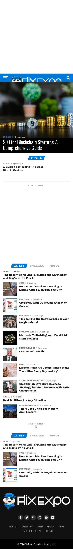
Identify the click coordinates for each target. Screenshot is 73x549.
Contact (49, 531)
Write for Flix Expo (32, 531)
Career (40, 526)
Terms (61, 526)
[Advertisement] (36, 37)
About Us (13, 526)
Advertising (27, 526)
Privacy (50, 526)
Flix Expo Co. (30, 544)
